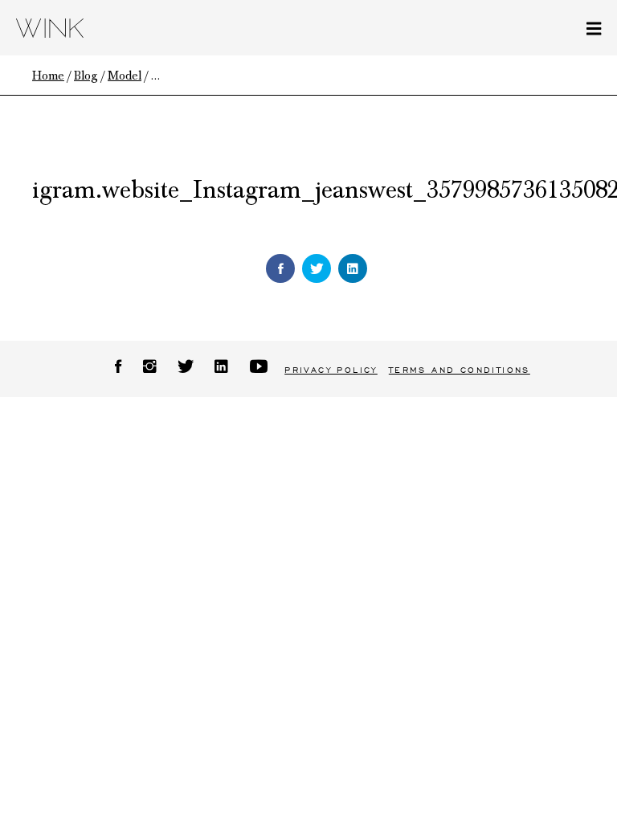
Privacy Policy (331, 370)
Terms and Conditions (459, 370)
